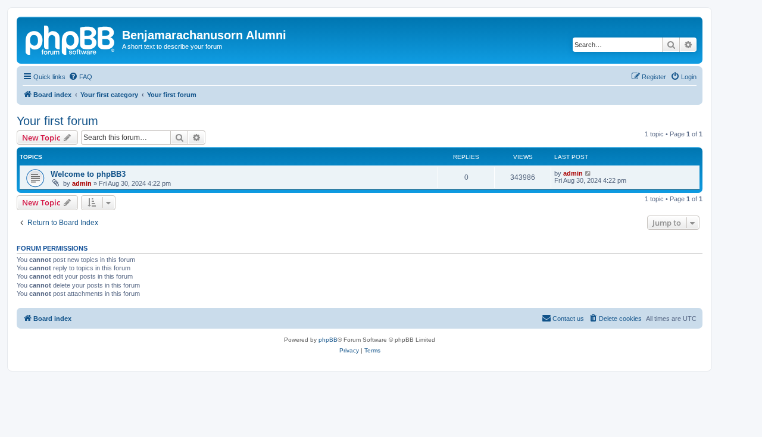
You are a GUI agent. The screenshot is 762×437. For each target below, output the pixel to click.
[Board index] (71, 39)
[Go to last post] (588, 173)
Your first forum (57, 120)
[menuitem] (80, 77)
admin (82, 183)
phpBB (328, 339)
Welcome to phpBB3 (88, 174)
